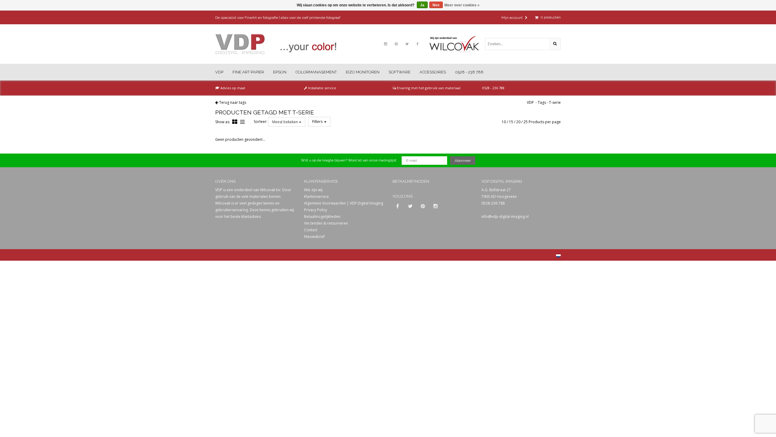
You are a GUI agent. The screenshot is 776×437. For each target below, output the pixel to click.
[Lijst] (242, 121)
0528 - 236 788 (469, 72)
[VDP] (275, 44)
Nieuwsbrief (314, 236)
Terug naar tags (232, 102)
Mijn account (512, 17)
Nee (436, 5)
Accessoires (433, 72)
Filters (317, 121)
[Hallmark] (457, 44)
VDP (219, 72)
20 (518, 121)
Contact (310, 229)
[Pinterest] (396, 44)
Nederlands (558, 255)
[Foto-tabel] (234, 121)
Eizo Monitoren (363, 72)
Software (399, 72)
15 (511, 121)
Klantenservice (316, 196)
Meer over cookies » (462, 5)
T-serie (555, 102)
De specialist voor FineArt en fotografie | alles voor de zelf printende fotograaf (277, 17)
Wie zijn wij (313, 189)
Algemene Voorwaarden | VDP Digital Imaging (343, 203)
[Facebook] (417, 44)
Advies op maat (232, 88)
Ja (422, 5)
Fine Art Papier (248, 72)
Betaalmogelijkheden (322, 216)
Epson (279, 72)
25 (525, 121)
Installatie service (321, 88)
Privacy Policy (315, 209)
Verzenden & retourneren (326, 223)
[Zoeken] (554, 44)
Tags (542, 102)
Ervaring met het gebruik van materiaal (428, 88)
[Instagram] (385, 44)
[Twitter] (407, 44)
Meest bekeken (285, 121)
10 (504, 121)
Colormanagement (316, 72)
